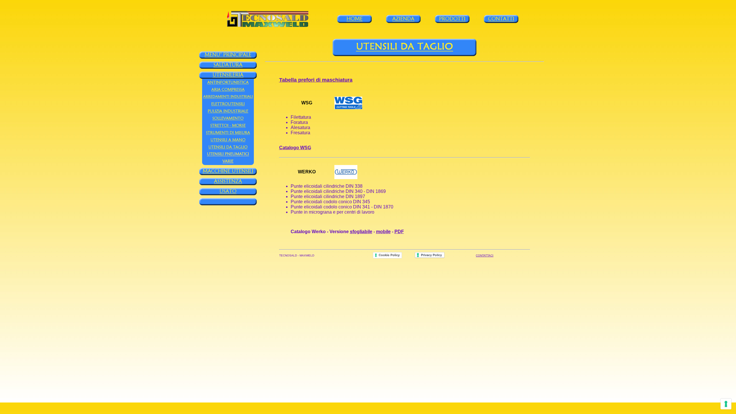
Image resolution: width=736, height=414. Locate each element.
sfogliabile (361, 231)
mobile (383, 231)
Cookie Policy (389, 255)
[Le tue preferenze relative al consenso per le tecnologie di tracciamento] (725, 403)
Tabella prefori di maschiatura (315, 80)
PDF (399, 231)
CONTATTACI (484, 255)
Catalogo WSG (295, 147)
